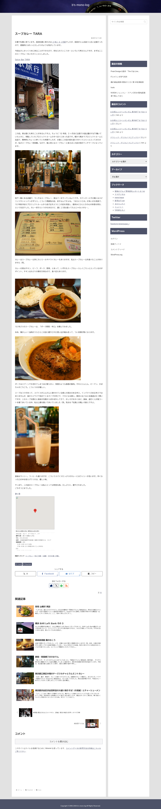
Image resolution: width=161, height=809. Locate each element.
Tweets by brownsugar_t (119, 224)
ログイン (114, 239)
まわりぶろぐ (120, 204)
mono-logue (119, 197)
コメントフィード (118, 249)
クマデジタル (120, 194)
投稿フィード (116, 244)
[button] (92, 573)
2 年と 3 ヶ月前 (59, 42)
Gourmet (28, 564)
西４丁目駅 (38, 556)
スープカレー (29, 556)
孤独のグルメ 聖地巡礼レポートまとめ (130, 191)
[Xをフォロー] (56, 585)
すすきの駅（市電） (54, 556)
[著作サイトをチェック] (51, 585)
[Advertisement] (59, 24)
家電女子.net (120, 201)
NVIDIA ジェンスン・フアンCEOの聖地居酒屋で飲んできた (128, 94)
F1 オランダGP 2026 (119, 77)
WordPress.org (116, 255)
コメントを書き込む (59, 741)
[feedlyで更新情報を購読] (61, 585)
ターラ (17, 494)
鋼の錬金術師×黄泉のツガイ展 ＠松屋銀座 (127, 82)
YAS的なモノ (120, 210)
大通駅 (44, 556)
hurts (113, 87)
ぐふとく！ (119, 207)
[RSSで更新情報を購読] (66, 585)
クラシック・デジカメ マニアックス (124, 137)
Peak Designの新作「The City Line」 (125, 71)
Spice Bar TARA (22, 59)
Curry (19, 564)
